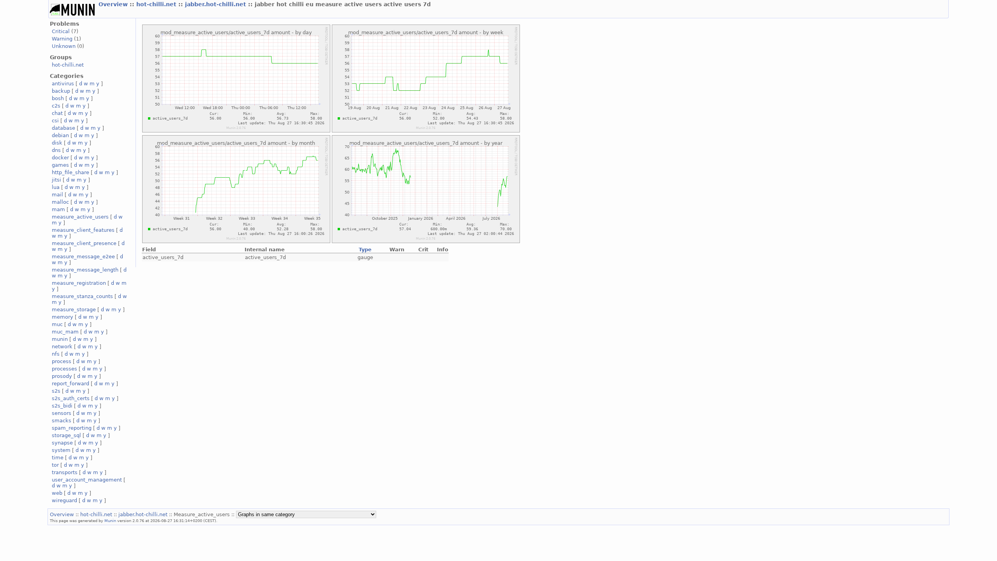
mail (57, 195)
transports (65, 472)
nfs (56, 354)
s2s (56, 391)
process (61, 361)
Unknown (64, 46)
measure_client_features (83, 230)
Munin (110, 520)
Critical (61, 31)
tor (55, 465)
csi (55, 120)
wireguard (64, 500)
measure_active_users (80, 217)
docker (60, 158)
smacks (61, 420)
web (57, 493)
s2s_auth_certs (71, 398)
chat (57, 113)
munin (60, 339)
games (60, 165)
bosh (58, 98)
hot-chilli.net (157, 4)
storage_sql (66, 435)
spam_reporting (72, 428)
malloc (60, 202)
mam (58, 209)
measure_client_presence (84, 243)
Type (365, 249)
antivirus (63, 83)
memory (62, 317)
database (63, 128)
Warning (62, 39)
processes (64, 369)
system (61, 450)
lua (56, 187)
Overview (114, 4)
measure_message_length (85, 270)
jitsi (56, 180)
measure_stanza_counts (82, 296)
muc (57, 324)
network (62, 346)
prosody (62, 376)
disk (57, 143)
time (57, 457)
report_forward (70, 383)
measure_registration (79, 283)
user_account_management (87, 480)
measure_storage (74, 309)
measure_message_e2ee (83, 256)
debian (60, 135)
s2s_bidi (62, 406)
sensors (61, 413)
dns (56, 150)
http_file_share (70, 172)
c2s (56, 106)
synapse (62, 443)
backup (61, 91)
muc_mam (65, 332)
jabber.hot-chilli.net (216, 4)
